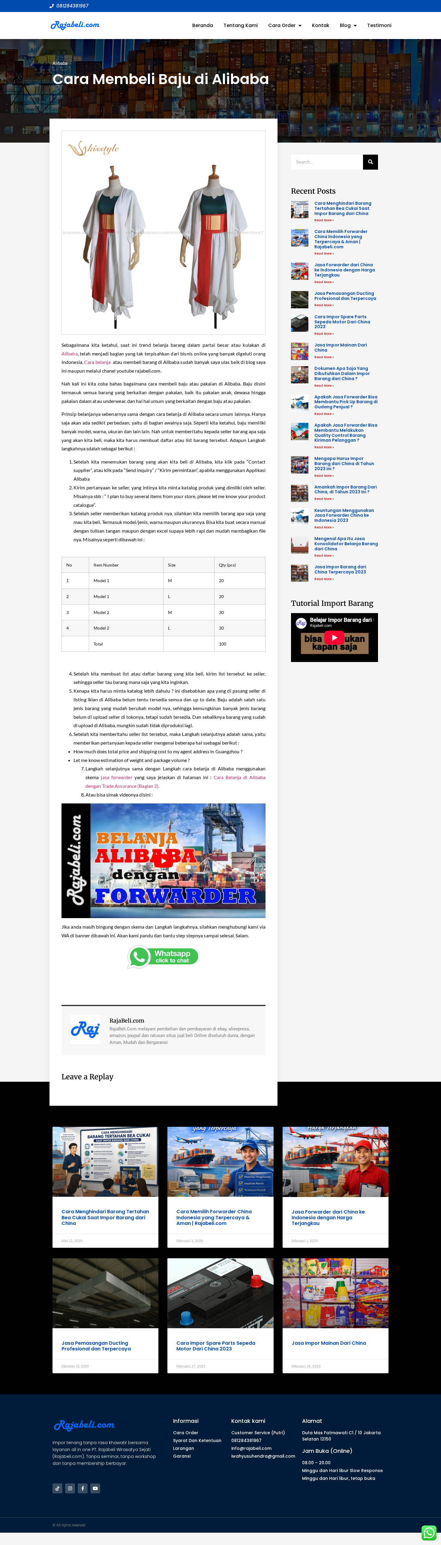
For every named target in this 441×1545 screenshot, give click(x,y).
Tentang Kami (241, 25)
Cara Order (282, 25)
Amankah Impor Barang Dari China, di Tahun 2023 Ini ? (345, 489)
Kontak (320, 25)
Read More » (324, 220)
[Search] (370, 162)
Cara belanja (98, 362)
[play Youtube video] (164, 860)
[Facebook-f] (83, 1488)
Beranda (202, 25)
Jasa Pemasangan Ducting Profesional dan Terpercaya (345, 295)
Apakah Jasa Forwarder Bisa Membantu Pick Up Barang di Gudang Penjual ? (346, 402)
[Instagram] (70, 1488)
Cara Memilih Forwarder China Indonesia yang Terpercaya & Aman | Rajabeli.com (341, 238)
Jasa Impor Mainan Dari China (340, 347)
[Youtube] (95, 1488)
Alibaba (60, 63)
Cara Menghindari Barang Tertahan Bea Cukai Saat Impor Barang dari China (342, 208)
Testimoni (379, 25)
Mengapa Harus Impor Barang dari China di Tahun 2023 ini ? (344, 463)
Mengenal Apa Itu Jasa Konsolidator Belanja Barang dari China (346, 544)
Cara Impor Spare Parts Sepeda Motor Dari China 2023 (342, 322)
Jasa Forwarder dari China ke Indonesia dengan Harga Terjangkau (344, 270)
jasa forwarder (116, 777)
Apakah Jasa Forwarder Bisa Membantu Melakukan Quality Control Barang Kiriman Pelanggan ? (345, 432)
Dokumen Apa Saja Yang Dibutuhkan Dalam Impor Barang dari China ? (342, 373)
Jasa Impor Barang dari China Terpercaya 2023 (340, 569)
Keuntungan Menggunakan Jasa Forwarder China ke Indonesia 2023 (344, 515)
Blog (345, 25)
